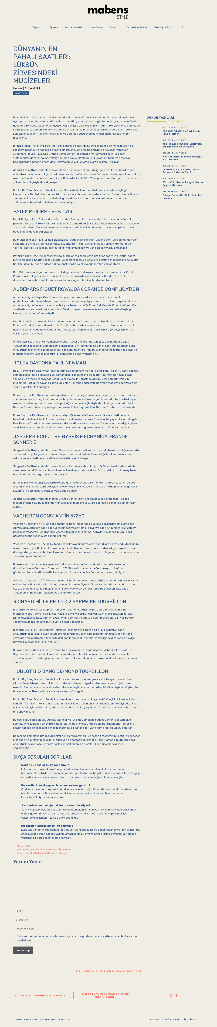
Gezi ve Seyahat (73, 27)
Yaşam (35, 27)
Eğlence (54, 27)
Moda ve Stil (21, 93)
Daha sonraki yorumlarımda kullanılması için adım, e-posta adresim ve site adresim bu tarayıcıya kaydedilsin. (77, 938)
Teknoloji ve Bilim (162, 27)
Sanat (113, 27)
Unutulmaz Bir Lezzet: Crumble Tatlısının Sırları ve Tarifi (181, 171)
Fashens (17, 88)
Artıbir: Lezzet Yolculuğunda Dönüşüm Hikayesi (41, 853)
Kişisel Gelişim (95, 27)
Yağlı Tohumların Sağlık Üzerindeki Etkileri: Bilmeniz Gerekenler (182, 145)
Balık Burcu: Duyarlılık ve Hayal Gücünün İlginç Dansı (44, 849)
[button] (183, 27)
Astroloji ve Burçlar (137, 27)
